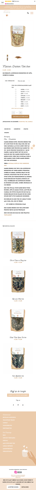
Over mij (5, 440)
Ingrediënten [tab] (17, 129)
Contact (5, 423)
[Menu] (31, 13)
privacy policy (13, 475)
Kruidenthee (22, 121)
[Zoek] (27, 13)
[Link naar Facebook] (13, 405)
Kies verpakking (10, 80)
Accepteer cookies (13, 487)
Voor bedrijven (7, 425)
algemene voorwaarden (21, 475)
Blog (4, 435)
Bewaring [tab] (6, 132)
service (23, 476)
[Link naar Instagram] (23, 405)
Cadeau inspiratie (8, 446)
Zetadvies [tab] (26, 129)
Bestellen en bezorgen (9, 417)
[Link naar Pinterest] (18, 405)
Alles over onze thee (9, 443)
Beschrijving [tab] (7, 129)
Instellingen (24, 487)
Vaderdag (30, 121)
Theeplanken (7, 215)
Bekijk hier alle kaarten (17, 108)
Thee (26, 121)
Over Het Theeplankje (9, 438)
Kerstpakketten (7, 428)
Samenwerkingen (7, 448)
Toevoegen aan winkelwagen (20, 116)
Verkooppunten (7, 451)
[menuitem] (27, 13)
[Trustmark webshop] (18, 472)
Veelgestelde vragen (9, 420)
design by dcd (18, 477)
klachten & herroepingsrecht (16, 476)
